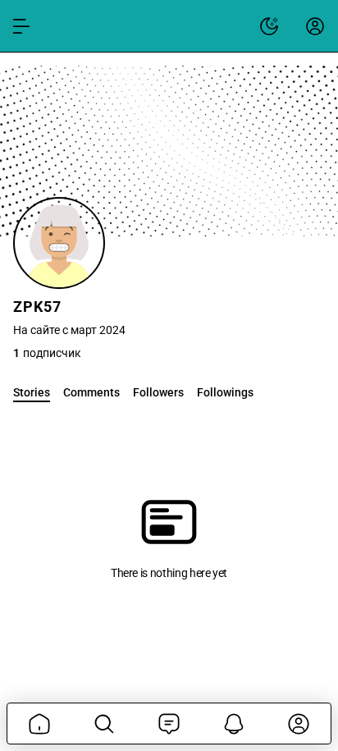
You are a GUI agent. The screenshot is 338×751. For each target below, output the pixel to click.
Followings (225, 392)
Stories (31, 392)
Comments (91, 392)
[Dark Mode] (269, 26)
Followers (158, 392)
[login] (315, 26)
